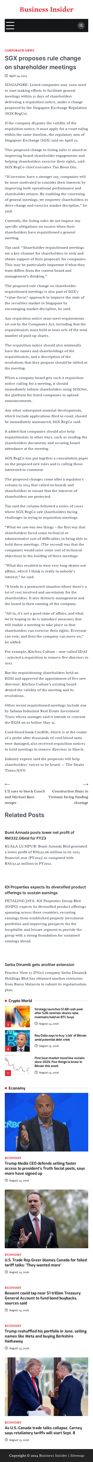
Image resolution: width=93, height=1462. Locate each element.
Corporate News (19, 50)
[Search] (81, 25)
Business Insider (46, 9)
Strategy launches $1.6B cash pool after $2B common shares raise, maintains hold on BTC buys (59, 1013)
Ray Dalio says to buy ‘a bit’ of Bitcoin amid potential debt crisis (61, 1037)
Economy (13, 1158)
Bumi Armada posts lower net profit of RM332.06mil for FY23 (39, 835)
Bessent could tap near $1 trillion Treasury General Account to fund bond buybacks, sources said (43, 1298)
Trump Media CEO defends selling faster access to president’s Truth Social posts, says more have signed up (45, 1168)
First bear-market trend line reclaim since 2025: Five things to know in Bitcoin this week (60, 1062)
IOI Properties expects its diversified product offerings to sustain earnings (45, 890)
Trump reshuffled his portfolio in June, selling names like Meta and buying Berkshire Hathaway (46, 1336)
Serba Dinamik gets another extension (39, 964)
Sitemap (77, 1455)
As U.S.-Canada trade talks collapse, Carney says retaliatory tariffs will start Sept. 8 (43, 1430)
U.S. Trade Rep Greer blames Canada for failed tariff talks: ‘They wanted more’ (46, 1263)
